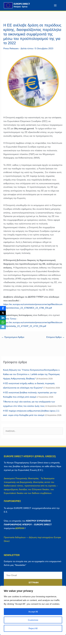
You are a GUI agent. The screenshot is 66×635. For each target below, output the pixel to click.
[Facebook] (3, 308)
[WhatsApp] (3, 322)
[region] (33, 610)
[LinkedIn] (3, 317)
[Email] (3, 327)
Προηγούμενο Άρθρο (13, 337)
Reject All (33, 628)
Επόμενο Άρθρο (55, 337)
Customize (33, 620)
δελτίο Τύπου (9, 318)
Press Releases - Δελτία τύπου (18, 48)
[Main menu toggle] (55, 5)
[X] (3, 313)
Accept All (33, 611)
